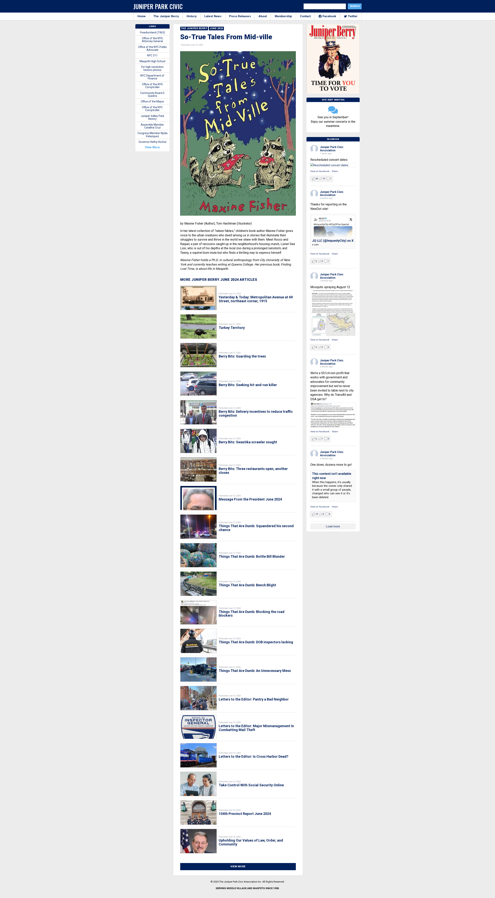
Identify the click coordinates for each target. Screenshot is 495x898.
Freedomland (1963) (152, 32)
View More (238, 866)
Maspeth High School (152, 61)
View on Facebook (319, 171)
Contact (305, 16)
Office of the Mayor (152, 101)
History (192, 16)
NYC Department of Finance (152, 77)
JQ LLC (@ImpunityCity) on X (332, 241)
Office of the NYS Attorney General (152, 40)
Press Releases (240, 16)
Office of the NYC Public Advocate (152, 48)
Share (335, 171)
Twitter (353, 16)
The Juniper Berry (166, 16)
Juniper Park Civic (158, 6)
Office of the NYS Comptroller (152, 86)
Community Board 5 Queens (152, 94)
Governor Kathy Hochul (152, 141)
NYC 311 (152, 55)
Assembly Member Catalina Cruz (152, 126)
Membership (283, 16)
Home (141, 16)
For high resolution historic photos (152, 68)
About (263, 16)
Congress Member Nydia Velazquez (152, 135)
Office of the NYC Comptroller (152, 109)
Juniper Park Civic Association (331, 149)
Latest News (212, 16)
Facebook (329, 16)
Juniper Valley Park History (152, 117)
